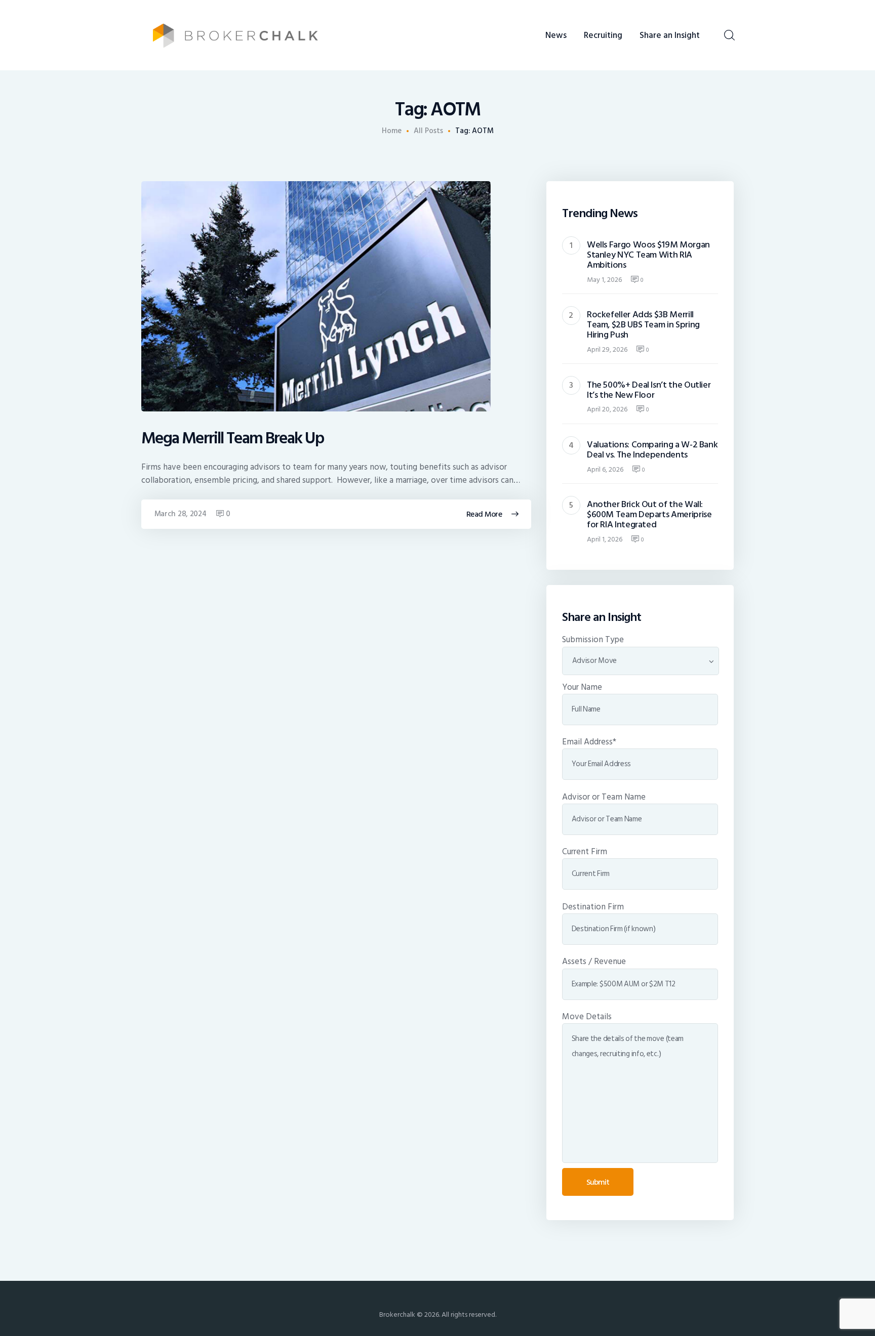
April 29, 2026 (607, 349)
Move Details (587, 1017)
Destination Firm (593, 907)
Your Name (582, 687)
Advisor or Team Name (604, 797)
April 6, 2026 (605, 469)
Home (392, 131)
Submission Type (593, 640)
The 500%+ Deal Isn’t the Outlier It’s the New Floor (649, 390)
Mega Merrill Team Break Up (232, 438)
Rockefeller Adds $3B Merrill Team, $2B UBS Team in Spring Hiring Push (643, 325)
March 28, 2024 (180, 514)
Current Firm (584, 852)
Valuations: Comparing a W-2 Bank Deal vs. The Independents (652, 450)
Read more (484, 514)
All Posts (428, 130)
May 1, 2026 (604, 279)
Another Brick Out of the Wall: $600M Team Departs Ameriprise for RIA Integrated (649, 514)
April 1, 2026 (604, 539)
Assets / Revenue (594, 961)
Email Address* (589, 742)
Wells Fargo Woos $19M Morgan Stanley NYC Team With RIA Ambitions (648, 255)
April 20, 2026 (607, 409)
